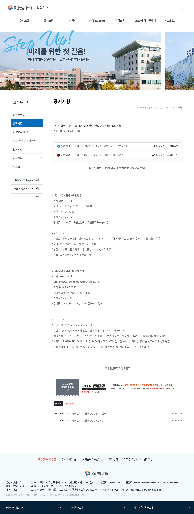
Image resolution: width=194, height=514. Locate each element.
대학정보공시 (131, 459)
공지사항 (164, 107)
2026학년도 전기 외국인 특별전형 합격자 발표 (113, 413)
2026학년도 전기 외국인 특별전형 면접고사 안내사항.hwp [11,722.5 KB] (94, 146)
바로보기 (160, 146)
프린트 (180, 107)
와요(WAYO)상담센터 (24, 188)
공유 (174, 107)
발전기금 (148, 459)
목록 (59, 403)
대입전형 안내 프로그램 (25, 179)
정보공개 (113, 459)
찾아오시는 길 (69, 459)
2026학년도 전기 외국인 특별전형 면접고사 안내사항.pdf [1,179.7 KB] (93, 154)
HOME (143, 107)
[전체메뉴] (183, 8)
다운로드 (174, 146)
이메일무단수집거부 (92, 459)
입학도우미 (153, 107)
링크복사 (71, 403)
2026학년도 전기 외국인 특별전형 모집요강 (113, 420)
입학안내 (28, 7)
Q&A (16, 197)
